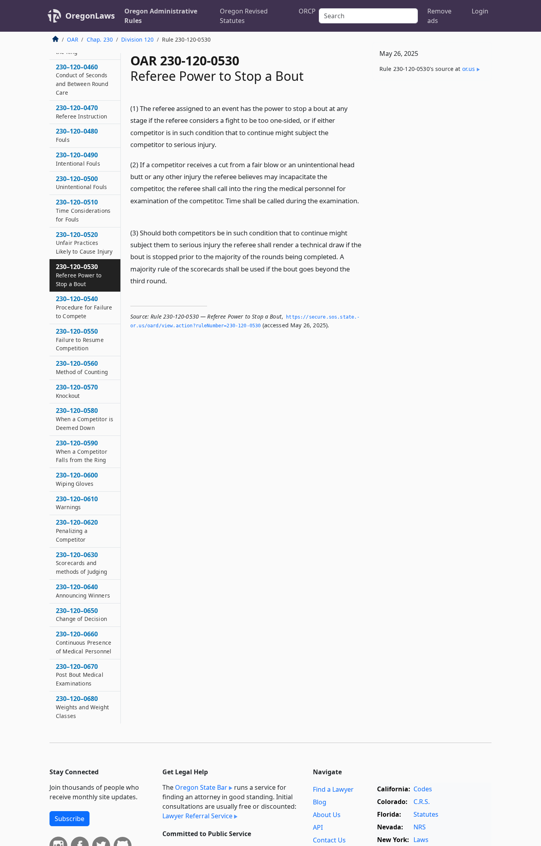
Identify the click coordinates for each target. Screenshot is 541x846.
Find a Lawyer (333, 789)
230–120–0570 (77, 391)
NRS (419, 827)
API (318, 827)
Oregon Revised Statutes (244, 16)
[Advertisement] (432, 210)
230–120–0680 (82, 707)
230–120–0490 (78, 159)
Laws (421, 839)
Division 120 (137, 39)
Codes (422, 789)
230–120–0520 (84, 243)
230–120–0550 (80, 339)
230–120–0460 (82, 79)
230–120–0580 (84, 419)
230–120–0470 (81, 111)
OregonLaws (90, 15)
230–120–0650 (81, 614)
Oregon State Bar (201, 787)
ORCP (307, 11)
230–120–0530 (79, 275)
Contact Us (329, 840)
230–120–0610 (77, 503)
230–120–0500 (81, 182)
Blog (319, 802)
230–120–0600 (77, 479)
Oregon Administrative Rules (160, 16)
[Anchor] (222, 144)
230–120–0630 (81, 563)
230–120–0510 (83, 210)
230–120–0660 (83, 642)
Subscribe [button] (69, 818)
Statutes (425, 814)
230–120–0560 (82, 367)
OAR (72, 39)
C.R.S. (421, 801)
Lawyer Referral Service (197, 816)
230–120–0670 (79, 674)
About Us (327, 814)
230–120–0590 (81, 451)
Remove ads (439, 16)
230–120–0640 (83, 591)
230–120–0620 (77, 531)
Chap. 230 (100, 39)
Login (480, 11)
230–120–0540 (84, 307)
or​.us (468, 69)
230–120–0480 (77, 135)
